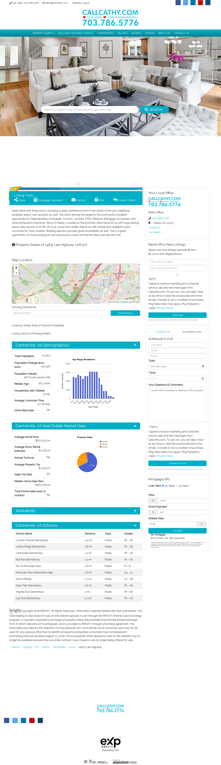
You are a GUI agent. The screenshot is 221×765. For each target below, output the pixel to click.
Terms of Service (194, 469)
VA (36, 647)
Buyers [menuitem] (136, 33)
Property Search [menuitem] (43, 33)
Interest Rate (156, 518)
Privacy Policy (164, 307)
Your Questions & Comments (165, 384)
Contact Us (154, 227)
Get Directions (125, 313)
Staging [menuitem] (150, 33)
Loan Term (154, 485)
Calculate (177, 530)
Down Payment (157, 506)
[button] (21, 188)
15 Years (183, 485)
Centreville (59, 647)
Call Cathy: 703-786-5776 (25, 3)
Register (77, 3)
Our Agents (155, 232)
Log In (86, 3)
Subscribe (177, 315)
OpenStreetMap (122, 302)
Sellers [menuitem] (122, 33)
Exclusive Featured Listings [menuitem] (75, 33)
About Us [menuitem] (163, 33)
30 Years (169, 485)
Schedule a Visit (191, 331)
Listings (27, 647)
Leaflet (109, 302)
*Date (151, 360)
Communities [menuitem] (105, 33)
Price (151, 495)
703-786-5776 (160, 218)
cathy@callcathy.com (56, 3)
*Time (151, 372)
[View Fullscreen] (16, 279)
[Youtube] (31, 720)
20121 (72, 647)
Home (15, 647)
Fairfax (46, 647)
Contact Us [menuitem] (181, 33)
